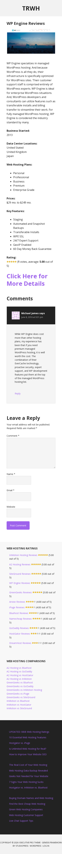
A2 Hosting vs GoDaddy (19, 671)
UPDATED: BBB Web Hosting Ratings (29, 731)
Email (10, 490)
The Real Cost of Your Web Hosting (28, 764)
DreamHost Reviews (20, 643)
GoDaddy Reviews (19, 628)
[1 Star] (8, 262)
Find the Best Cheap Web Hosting (27, 803)
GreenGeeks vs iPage (18, 693)
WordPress (35, 845)
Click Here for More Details (27, 280)
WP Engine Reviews (19, 583)
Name (11, 474)
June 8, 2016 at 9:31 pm (32, 317)
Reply (18, 393)
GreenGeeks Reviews (20, 592)
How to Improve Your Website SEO (28, 754)
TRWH (31, 8)
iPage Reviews (17, 607)
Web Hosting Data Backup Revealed (28, 770)
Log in (46, 845)
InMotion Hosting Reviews (23, 555)
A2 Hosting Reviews (19, 564)
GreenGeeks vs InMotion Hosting (24, 689)
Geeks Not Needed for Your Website (28, 776)
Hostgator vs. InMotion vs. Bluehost (28, 787)
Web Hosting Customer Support (26, 815)
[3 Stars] (12, 262)
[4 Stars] (14, 262)
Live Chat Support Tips (21, 820)
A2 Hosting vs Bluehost (19, 667)
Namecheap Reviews (20, 618)
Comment (13, 435)
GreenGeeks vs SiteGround (21, 697)
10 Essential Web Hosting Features (27, 737)
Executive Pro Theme (30, 842)
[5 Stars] (16, 262)
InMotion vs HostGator (19, 704)
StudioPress (22, 845)
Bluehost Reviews (18, 613)
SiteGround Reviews (20, 573)
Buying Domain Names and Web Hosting (31, 798)
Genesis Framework (52, 842)
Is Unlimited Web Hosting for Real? (27, 748)
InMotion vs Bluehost (18, 700)
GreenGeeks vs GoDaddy (20, 686)
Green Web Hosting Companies (26, 809)
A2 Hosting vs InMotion (19, 678)
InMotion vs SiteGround (19, 708)
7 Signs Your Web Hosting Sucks (26, 781)
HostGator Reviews (19, 633)
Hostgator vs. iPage (19, 743)
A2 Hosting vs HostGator (20, 675)
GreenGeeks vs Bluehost (20, 682)
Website (11, 506)
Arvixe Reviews (17, 601)
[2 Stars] (10, 262)
